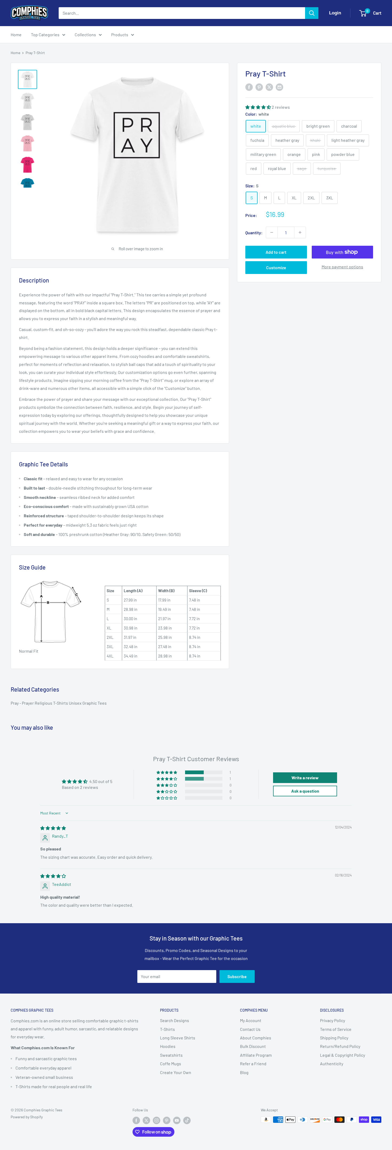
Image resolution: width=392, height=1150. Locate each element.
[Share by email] (279, 87)
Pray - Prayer (23, 702)
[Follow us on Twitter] (146, 1120)
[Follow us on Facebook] (136, 1120)
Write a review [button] (305, 777)
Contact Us (250, 1029)
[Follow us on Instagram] (156, 1120)
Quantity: (254, 232)
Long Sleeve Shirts (177, 1037)
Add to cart (276, 252)
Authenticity (331, 1063)
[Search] (311, 13)
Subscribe (237, 976)
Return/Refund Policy (340, 1046)
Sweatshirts (171, 1055)
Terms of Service (335, 1029)
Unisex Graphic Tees (88, 702)
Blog (244, 1072)
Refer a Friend (253, 1063)
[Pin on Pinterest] (259, 87)
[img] (53, 827)
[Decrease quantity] (271, 232)
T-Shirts (61, 702)
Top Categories (45, 34)
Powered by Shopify (27, 1117)
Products (119, 34)
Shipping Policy (334, 1037)
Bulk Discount (253, 1046)
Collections (85, 34)
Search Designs (174, 1020)
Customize (276, 267)
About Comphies (255, 1037)
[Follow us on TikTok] (187, 1120)
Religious (44, 702)
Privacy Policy (332, 1020)
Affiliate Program (256, 1055)
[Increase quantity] (300, 232)
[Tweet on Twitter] (269, 87)
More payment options (342, 266)
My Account (250, 1020)
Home (16, 34)
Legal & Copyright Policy (342, 1055)
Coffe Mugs (170, 1063)
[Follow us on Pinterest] (166, 1120)
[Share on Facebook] (249, 87)
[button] (258, 106)
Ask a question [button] (305, 790)
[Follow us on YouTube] (177, 1120)
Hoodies (167, 1046)
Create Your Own (175, 1072)
